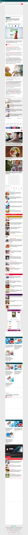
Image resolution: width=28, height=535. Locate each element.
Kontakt (10, 529)
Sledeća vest (19, 118)
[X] (12, 128)
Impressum (13, 529)
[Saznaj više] (22, 445)
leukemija (7, 83)
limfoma (12, 57)
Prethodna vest (9, 118)
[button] (21, 21)
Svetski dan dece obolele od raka (11, 46)
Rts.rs (8, 96)
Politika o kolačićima (17, 529)
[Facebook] (9, 128)
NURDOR (14, 91)
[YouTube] (16, 128)
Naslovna (7, 16)
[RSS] (19, 188)
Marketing (8, 529)
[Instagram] (14, 128)
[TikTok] (19, 128)
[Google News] (21, 128)
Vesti (9, 16)
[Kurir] (2, 0)
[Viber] (7, 128)
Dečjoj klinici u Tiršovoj (13, 53)
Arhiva (20, 529)
